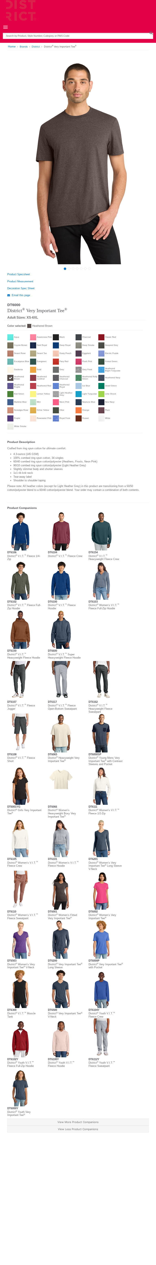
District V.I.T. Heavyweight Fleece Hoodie (23, 656)
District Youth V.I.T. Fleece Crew (102, 1015)
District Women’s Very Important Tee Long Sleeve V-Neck (105, 866)
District (36, 46)
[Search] (151, 33)
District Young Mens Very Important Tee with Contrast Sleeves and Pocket (105, 761)
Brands (24, 46)
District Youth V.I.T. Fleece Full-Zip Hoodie (20, 1064)
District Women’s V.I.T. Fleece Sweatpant (22, 917)
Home (12, 46)
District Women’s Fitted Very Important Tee (62, 917)
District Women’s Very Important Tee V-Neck (21, 966)
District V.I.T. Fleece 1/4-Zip (23, 558)
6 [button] (85, 268)
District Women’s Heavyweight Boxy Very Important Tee (62, 813)
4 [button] (77, 268)
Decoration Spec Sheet (21, 288)
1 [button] (65, 269)
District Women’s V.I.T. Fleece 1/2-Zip (104, 812)
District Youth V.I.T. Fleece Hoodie (61, 1064)
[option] (77, 161)
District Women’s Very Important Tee (102, 917)
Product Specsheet (18, 274)
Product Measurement (20, 281)
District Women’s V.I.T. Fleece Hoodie (63, 864)
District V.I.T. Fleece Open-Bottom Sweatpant (62, 707)
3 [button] (73, 268)
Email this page (20, 295)
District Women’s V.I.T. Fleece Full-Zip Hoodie (104, 607)
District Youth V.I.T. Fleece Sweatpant (102, 1064)
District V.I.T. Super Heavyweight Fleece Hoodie (64, 656)
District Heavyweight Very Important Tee (64, 759)
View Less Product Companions (78, 1129)
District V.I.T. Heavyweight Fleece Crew (104, 558)
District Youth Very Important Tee (19, 1113)
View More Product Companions (78, 1122)
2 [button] (69, 268)
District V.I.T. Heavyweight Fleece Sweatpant (100, 708)
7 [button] (89, 268)
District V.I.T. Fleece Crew (65, 556)
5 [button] (81, 268)
